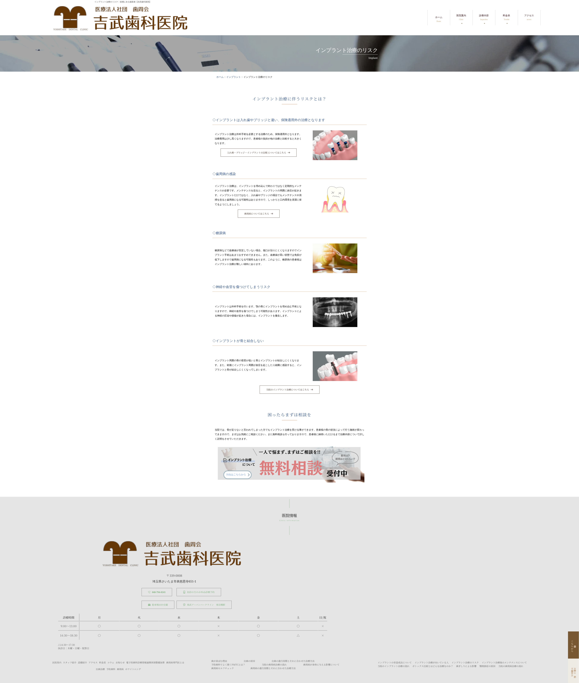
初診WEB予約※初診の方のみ (573, 670)
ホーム (438, 19)
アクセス (529, 17)
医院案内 (461, 17)
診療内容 (484, 17)
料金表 (506, 17)
